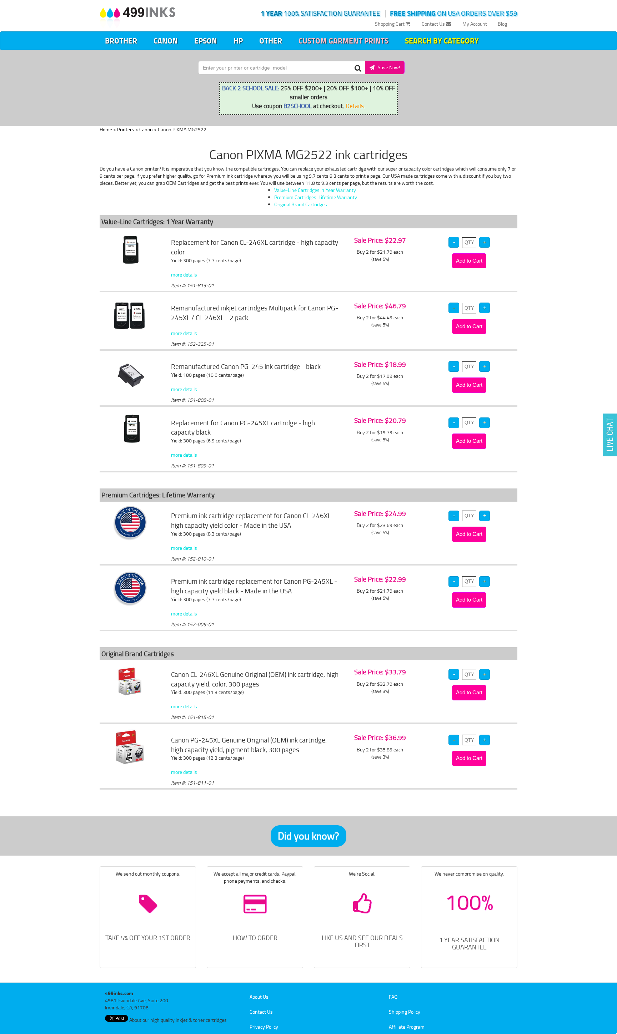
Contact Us (434, 23)
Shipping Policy (404, 1011)
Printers (125, 129)
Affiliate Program (407, 1026)
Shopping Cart (390, 23)
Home (106, 129)
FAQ (393, 996)
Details (355, 105)
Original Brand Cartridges (300, 204)
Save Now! (387, 67)
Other (270, 40)
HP (238, 40)
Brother (121, 40)
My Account (474, 23)
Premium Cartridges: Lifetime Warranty (315, 197)
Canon (166, 40)
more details (184, 274)
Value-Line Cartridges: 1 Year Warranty (315, 190)
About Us (259, 996)
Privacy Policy (264, 1026)
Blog (502, 23)
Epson (205, 40)
